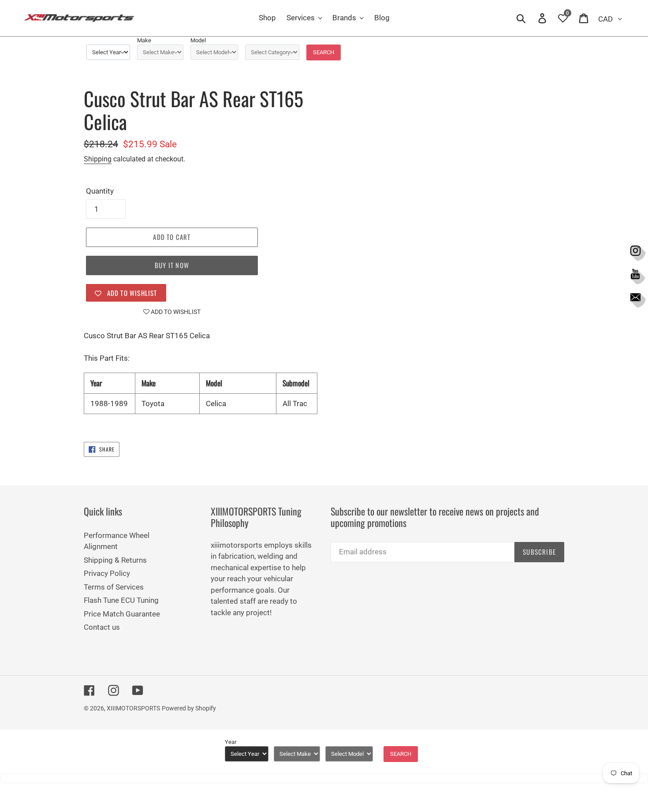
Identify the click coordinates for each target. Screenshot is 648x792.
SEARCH (323, 52)
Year (230, 742)
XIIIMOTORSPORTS (133, 708)
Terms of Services (114, 587)
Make (144, 40)
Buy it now (172, 265)
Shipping (98, 159)
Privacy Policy (107, 573)
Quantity (100, 191)
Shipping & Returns (115, 560)
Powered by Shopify (189, 708)
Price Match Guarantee (122, 613)
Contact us (102, 627)
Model (198, 40)
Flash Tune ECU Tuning (121, 600)
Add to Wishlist (175, 311)
